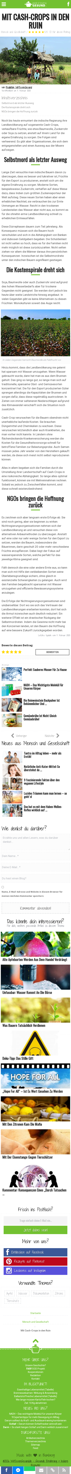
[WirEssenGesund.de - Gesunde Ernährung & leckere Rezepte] (36, 3)
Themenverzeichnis (35, 1441)
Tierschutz (12, 1301)
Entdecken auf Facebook (27, 1252)
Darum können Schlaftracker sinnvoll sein (40, 1424)
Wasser (22, 1293)
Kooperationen (35, 1372)
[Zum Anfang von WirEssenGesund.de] (36, 1342)
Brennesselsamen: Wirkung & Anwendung (35, 1393)
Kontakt (36, 1378)
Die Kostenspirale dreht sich (16, 107)
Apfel (9, 1293)
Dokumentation (41, 1293)
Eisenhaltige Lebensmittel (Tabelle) (35, 1389)
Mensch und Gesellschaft (13, 32)
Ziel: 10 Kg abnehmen (35, 1403)
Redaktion (35, 1375)
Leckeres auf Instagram (30, 1270)
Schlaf (12, 1424)
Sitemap (35, 1444)
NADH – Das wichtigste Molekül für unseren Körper (35, 1413)
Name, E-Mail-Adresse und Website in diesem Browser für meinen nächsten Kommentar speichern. (32, 894)
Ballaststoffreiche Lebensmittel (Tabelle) (35, 1396)
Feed (35, 1448)
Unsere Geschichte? (35, 1365)
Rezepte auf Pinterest (29, 1261)
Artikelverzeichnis (35, 1438)
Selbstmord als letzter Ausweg (18, 103)
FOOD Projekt (35, 1368)
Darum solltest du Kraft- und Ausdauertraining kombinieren (35, 1420)
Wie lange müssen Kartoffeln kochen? (35, 1399)
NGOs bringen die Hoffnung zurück (20, 111)
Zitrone (59, 1293)
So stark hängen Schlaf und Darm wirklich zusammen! (40, 1427)
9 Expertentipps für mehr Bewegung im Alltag (35, 1417)
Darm (6, 1427)
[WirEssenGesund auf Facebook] (68, 3)
